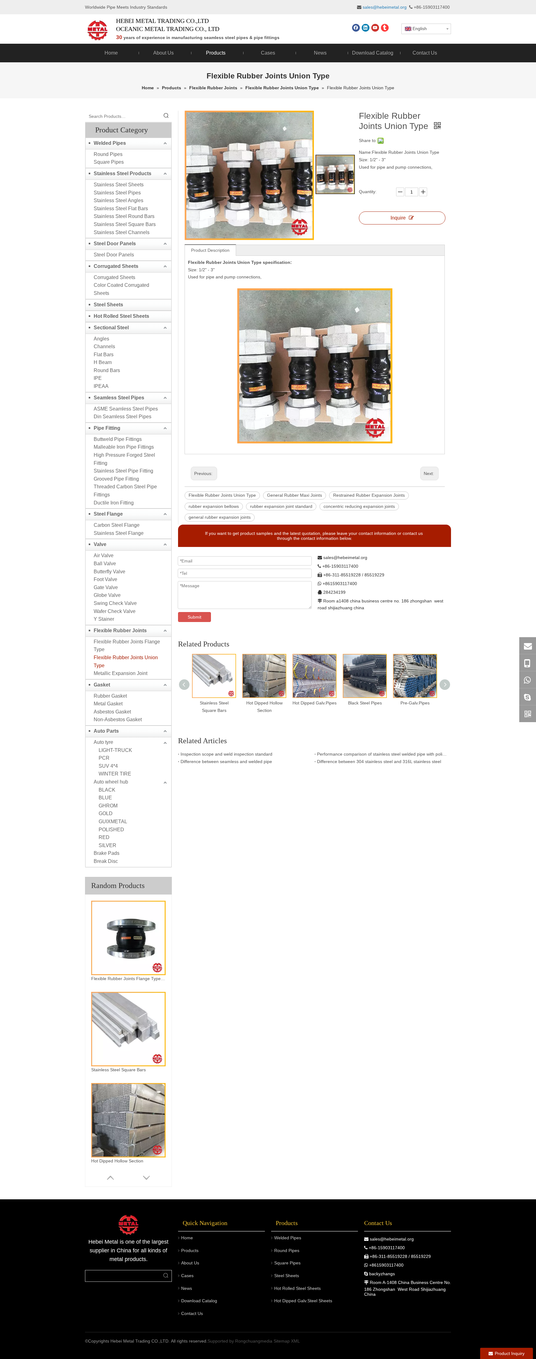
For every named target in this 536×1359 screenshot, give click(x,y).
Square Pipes (109, 162)
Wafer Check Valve (115, 611)
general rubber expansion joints (220, 517)
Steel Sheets (108, 304)
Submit (194, 617)
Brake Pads (106, 853)
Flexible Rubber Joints (120, 630)
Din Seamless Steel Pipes (122, 416)
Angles (101, 338)
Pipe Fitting (107, 428)
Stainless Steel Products (122, 173)
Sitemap (282, 1341)
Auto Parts (106, 731)
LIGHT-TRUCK (115, 750)
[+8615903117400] (527, 679)
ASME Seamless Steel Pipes (126, 408)
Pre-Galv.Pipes (415, 702)
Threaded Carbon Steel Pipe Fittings (125, 490)
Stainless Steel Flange (119, 533)
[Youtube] (375, 28)
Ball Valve (105, 563)
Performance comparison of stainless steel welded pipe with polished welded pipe (383, 754)
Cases (187, 1275)
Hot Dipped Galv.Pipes (315, 702)
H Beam (103, 362)
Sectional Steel (111, 327)
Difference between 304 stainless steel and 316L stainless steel (379, 761)
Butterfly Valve (109, 571)
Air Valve (104, 555)
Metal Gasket (108, 703)
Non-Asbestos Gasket (118, 719)
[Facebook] (356, 28)
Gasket (102, 684)
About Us (190, 1262)
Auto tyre (103, 742)
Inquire (398, 217)
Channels (104, 346)
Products (190, 1250)
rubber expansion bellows (214, 506)
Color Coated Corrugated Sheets (121, 289)
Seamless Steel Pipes (119, 397)
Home (187, 1237)
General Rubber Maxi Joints (294, 495)
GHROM (108, 805)
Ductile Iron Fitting (114, 502)
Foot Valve (105, 579)
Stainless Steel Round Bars (124, 216)
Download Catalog (199, 1300)
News (186, 1288)
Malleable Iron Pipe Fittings (124, 447)
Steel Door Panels (115, 243)
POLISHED (111, 829)
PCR (104, 758)
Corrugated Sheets (116, 266)
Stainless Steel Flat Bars (121, 208)
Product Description (210, 250)
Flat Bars (104, 354)
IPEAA (101, 386)
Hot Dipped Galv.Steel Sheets (303, 1300)
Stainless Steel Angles (118, 200)
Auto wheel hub (111, 781)
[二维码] (527, 713)
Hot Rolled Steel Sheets (121, 316)
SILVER (107, 845)
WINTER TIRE (115, 773)
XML (295, 1341)
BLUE (105, 797)
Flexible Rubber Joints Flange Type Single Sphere (128, 978)
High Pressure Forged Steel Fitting (124, 459)
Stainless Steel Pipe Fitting (123, 470)
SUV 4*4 (108, 766)
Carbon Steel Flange (117, 525)
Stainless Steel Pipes (117, 192)
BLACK (107, 790)
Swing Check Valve (115, 603)
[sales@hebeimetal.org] (527, 645)
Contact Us (192, 1313)
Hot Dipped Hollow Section (117, 1160)
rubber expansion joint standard (281, 506)
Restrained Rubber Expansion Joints (369, 495)
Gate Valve (106, 587)
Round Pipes (108, 154)
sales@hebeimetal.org (392, 1239)
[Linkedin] (365, 28)
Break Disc (106, 861)
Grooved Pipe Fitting (116, 479)
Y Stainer (104, 619)
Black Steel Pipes (365, 702)
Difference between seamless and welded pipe (226, 761)
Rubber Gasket (110, 696)
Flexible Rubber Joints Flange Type (127, 645)
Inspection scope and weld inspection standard (226, 754)
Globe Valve (107, 595)
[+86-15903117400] (527, 663)
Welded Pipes (110, 143)
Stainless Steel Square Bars (125, 224)
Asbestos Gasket (112, 711)
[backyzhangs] (527, 696)
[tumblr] (385, 28)
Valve (100, 544)
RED (104, 837)
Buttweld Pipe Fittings (118, 439)
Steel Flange (108, 514)
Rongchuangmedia (253, 1341)
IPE (98, 378)
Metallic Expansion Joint (120, 673)
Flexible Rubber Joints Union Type (126, 661)
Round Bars (107, 370)
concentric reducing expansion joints (359, 506)
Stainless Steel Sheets (119, 184)
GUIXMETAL (113, 821)
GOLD (106, 813)
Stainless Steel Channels (122, 232)
